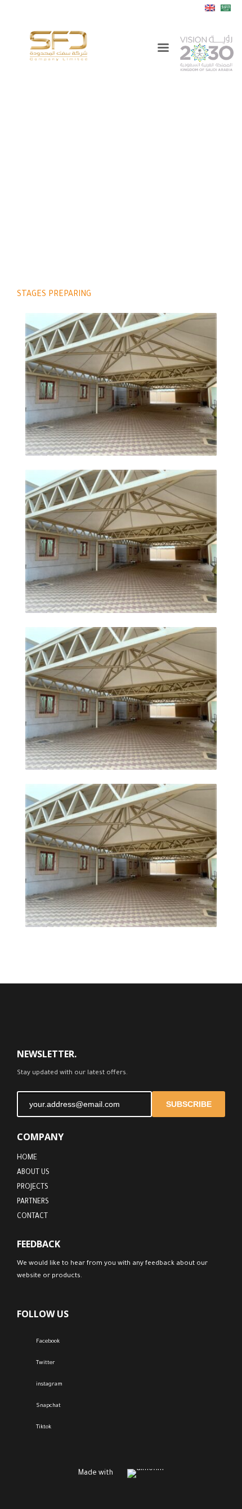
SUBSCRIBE (189, 1104)
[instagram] (42, 8)
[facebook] (25, 8)
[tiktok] (59, 8)
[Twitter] (8, 8)
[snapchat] (76, 8)
